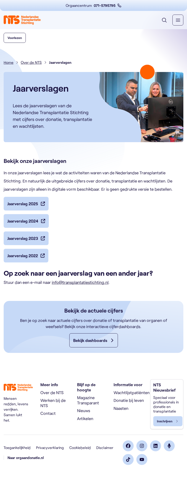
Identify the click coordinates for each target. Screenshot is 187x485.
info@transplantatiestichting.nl (80, 282)
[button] (15, 38)
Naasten (121, 408)
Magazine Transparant (88, 400)
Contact (48, 413)
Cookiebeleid (80, 447)
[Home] (22, 20)
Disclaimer (104, 447)
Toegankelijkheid (17, 447)
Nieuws (83, 410)
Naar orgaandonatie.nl (26, 457)
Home (8, 62)
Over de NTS (31, 62)
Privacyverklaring (50, 447)
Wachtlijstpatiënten (132, 392)
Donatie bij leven (129, 400)
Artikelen (85, 418)
